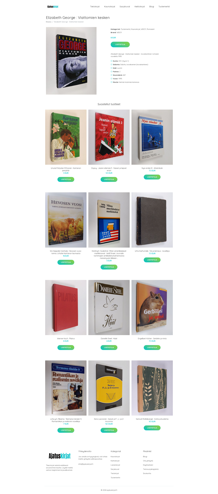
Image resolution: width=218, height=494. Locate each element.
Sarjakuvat (125, 6)
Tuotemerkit (164, 6)
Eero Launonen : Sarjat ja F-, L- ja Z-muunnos (109, 420)
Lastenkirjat (115, 465)
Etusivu (48, 22)
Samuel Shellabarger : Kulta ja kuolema (152, 419)
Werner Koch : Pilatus (66, 338)
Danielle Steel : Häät (109, 338)
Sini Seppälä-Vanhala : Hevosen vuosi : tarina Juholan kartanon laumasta (66, 252)
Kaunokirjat (109, 6)
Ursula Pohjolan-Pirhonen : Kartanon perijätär (66, 169)
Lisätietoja (120, 44)
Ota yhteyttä (148, 461)
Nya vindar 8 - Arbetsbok (152, 168)
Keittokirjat (140, 6)
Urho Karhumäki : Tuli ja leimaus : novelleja (152, 251)
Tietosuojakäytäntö (151, 469)
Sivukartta (147, 473)
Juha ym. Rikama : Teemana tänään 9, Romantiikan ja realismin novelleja (66, 420)
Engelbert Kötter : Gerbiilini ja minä (152, 338)
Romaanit (150, 29)
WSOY (143, 29)
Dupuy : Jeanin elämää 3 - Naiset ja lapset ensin (109, 169)
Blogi (151, 6)
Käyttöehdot (148, 465)
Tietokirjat (95, 6)
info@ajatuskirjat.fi (85, 464)
